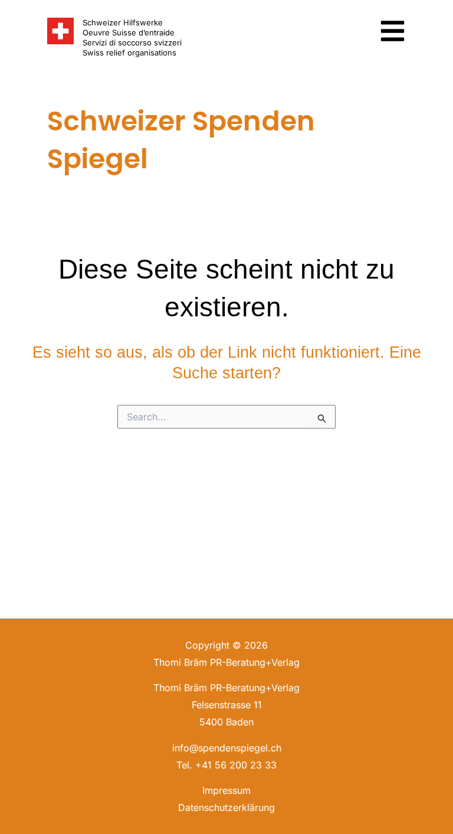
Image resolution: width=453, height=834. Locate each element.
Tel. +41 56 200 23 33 (226, 765)
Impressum (226, 790)
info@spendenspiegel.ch (226, 748)
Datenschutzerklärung (226, 807)
